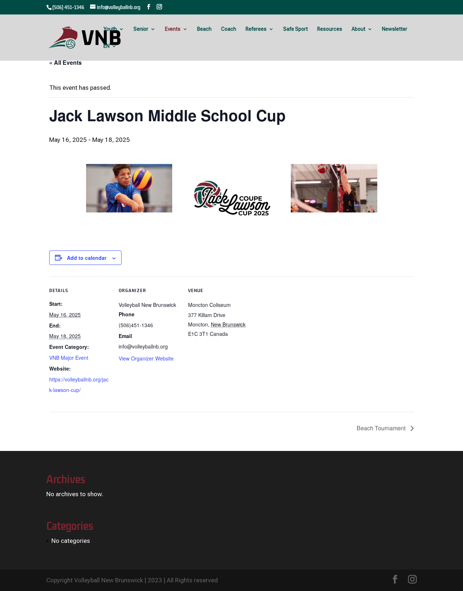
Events (172, 29)
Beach (204, 29)
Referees (256, 29)
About (358, 29)
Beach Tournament (382, 428)
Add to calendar (86, 257)
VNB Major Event (68, 357)
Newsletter (394, 29)
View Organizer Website (146, 358)
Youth (110, 29)
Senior (140, 29)
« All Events (65, 62)
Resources (329, 29)
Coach (228, 29)
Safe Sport (295, 29)
